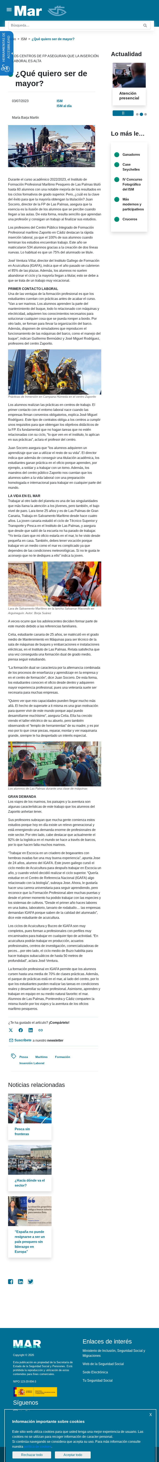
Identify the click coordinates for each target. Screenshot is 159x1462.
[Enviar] (145, 25)
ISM (24, 39)
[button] (137, 124)
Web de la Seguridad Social (103, 1364)
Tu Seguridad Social (98, 1380)
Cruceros (130, 229)
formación (62, 1057)
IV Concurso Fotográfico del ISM (132, 194)
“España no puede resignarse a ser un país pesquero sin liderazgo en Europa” (30, 1241)
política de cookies (37, 1446)
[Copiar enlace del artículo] (40, 1030)
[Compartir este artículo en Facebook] (20, 1030)
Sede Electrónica (95, 1372)
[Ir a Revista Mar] (41, 11)
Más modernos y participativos (133, 214)
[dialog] (80, 1436)
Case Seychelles (131, 176)
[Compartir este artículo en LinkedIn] (30, 1030)
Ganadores (131, 164)
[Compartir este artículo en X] (10, 1030)
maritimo (41, 1057)
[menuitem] (10, 1281)
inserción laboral (31, 1063)
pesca (23, 1057)
